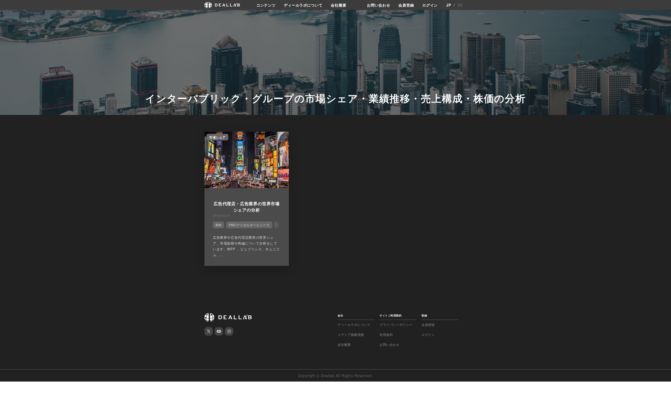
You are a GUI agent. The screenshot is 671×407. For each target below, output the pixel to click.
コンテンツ (266, 5)
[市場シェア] (246, 186)
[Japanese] (18, 16)
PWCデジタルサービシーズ (249, 225)
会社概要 (338, 5)
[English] (10, 16)
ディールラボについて (303, 5)
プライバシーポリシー (396, 324)
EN (460, 5)
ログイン (430, 5)
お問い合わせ (378, 5)
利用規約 (386, 334)
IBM (218, 225)
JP (448, 5)
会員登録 (406, 5)
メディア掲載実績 (351, 334)
